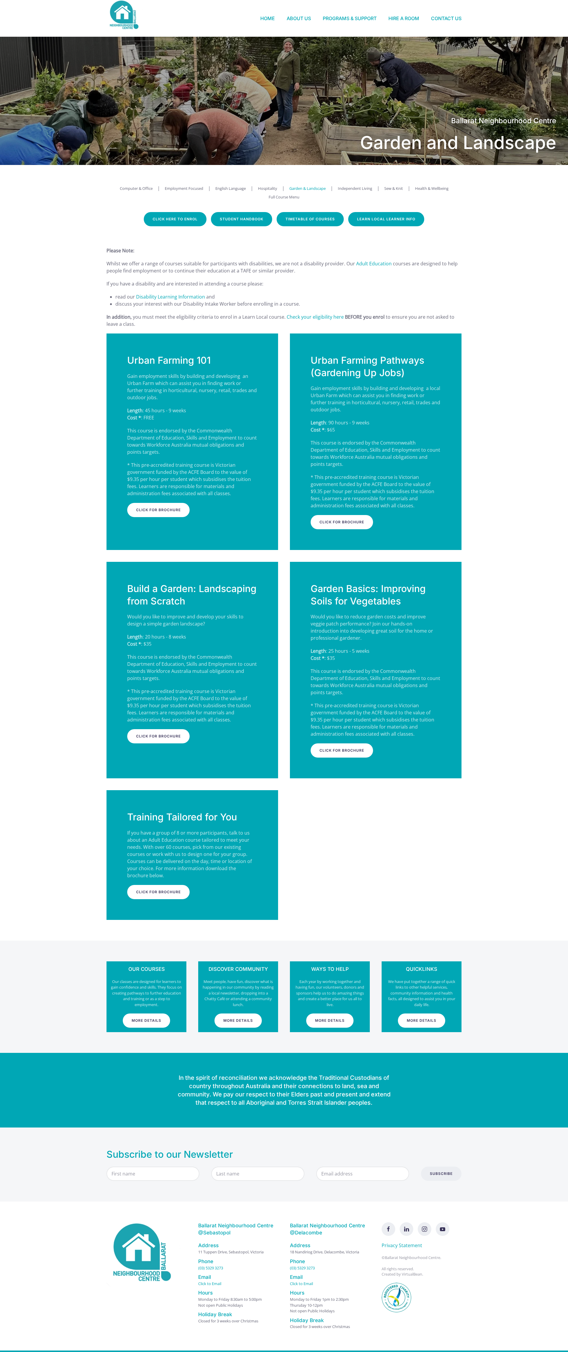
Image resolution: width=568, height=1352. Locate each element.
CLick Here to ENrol (175, 219)
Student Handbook (241, 219)
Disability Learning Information (170, 297)
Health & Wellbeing (431, 188)
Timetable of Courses (310, 219)
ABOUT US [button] (299, 18)
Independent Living (355, 188)
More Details (146, 1020)
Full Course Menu (284, 197)
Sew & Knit (393, 188)
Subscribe (441, 1173)
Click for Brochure (158, 510)
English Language (230, 188)
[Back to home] (125, 18)
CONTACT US (446, 18)
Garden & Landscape (307, 188)
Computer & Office (136, 188)
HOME (267, 18)
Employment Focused (184, 188)
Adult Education (374, 263)
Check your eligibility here (315, 317)
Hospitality (267, 188)
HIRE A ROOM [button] (403, 18)
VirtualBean (412, 1274)
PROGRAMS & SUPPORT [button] (350, 18)
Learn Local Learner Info (386, 219)
